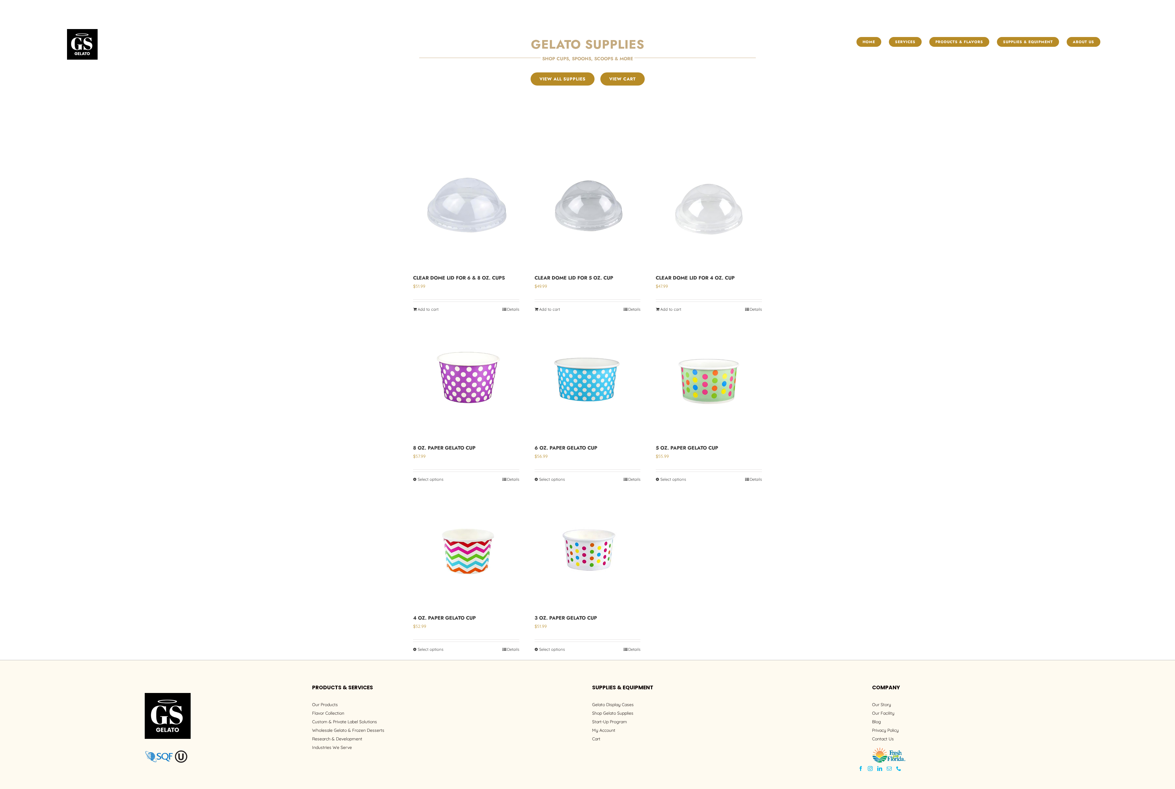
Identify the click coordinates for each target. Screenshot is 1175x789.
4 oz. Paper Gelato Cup (444, 617)
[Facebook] (860, 768)
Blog (876, 721)
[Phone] (898, 768)
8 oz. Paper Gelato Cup (444, 447)
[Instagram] (870, 768)
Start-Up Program (609, 721)
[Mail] (889, 768)
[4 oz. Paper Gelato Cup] (466, 550)
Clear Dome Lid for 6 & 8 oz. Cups (459, 277)
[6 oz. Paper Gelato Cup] (587, 380)
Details (513, 309)
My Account (603, 730)
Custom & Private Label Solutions (344, 721)
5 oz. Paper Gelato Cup (687, 447)
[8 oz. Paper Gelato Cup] (466, 380)
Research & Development (337, 739)
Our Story (881, 704)
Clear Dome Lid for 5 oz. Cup (574, 277)
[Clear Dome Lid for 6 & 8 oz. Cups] (466, 210)
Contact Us (883, 739)
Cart (596, 739)
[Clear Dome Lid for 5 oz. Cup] (587, 210)
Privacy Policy (885, 730)
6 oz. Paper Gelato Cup (566, 447)
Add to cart (428, 309)
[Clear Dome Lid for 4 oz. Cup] (709, 210)
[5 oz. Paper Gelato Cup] (709, 380)
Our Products (325, 704)
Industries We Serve (332, 747)
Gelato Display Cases (613, 704)
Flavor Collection (328, 713)
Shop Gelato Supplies (612, 713)
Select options (430, 479)
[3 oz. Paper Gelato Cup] (587, 550)
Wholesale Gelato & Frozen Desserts (348, 730)
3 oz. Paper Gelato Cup (566, 617)
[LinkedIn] (879, 768)
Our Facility (883, 713)
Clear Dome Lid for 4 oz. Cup (695, 277)
